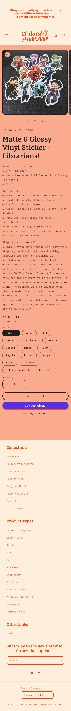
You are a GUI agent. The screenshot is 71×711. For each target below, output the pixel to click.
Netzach (11, 340)
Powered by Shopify (51, 705)
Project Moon (15, 479)
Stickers (12, 582)
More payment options (35, 413)
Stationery (14, 575)
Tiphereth (32, 340)
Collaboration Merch (20, 464)
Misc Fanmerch (16, 508)
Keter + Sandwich (18, 370)
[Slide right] (42, 120)
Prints (11, 560)
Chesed (10, 348)
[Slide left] (28, 120)
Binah (28, 348)
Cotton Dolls (15, 537)
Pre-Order (13, 456)
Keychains (13, 545)
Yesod (29, 333)
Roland (28, 355)
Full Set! (46, 370)
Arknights (13, 501)
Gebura (52, 340)
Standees (12, 567)
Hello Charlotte (17, 493)
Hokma (44, 348)
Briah (9, 362)
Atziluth (29, 362)
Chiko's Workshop (28, 705)
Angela (10, 355)
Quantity (8, 377)
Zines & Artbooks (18, 589)
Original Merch (16, 486)
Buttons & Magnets (19, 530)
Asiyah (46, 355)
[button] (6, 35)
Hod (44, 333)
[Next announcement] (65, 13)
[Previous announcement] (6, 13)
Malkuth (11, 333)
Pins (9, 552)
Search (11, 633)
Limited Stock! (16, 471)
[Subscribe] (60, 660)
